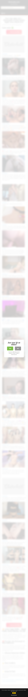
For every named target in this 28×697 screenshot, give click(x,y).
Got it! (14, 692)
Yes (10, 348)
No (18, 348)
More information (14, 695)
